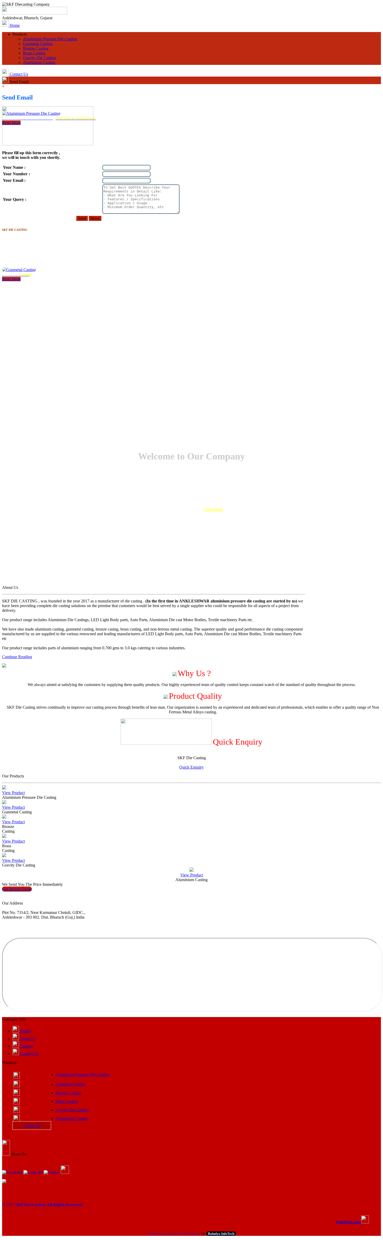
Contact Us (29, 1053)
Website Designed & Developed (173, 1233)
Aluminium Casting (71, 1118)
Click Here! (213, 509)
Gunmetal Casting (70, 1084)
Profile (25, 1031)
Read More (11, 93)
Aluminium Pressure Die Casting (82, 1074)
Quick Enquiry (191, 767)
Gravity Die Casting (72, 1110)
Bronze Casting (68, 1093)
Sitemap (26, 1046)
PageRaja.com (348, 1222)
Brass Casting (66, 1101)
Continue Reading (17, 657)
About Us (27, 1038)
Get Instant (17, 889)
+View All (31, 1125)
